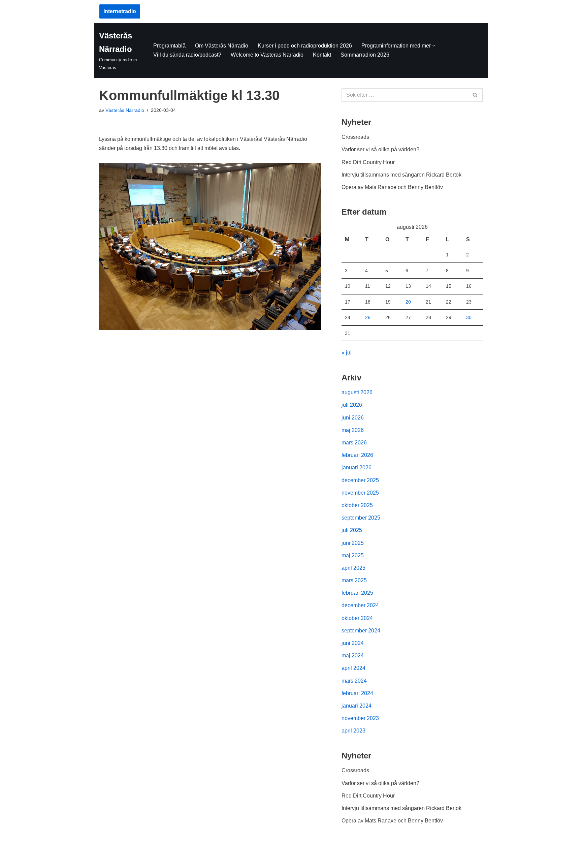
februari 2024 (357, 693)
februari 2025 (357, 593)
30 (469, 317)
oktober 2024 (357, 618)
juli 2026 (352, 405)
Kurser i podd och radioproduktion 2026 (305, 46)
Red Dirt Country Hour (368, 162)
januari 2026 (356, 467)
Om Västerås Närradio (221, 46)
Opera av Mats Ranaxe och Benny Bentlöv (392, 187)
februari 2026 (357, 455)
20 (408, 302)
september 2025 (361, 518)
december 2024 (360, 605)
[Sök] (475, 95)
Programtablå (169, 46)
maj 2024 (353, 655)
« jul (347, 352)
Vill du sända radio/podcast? (187, 55)
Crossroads (355, 137)
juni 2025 (353, 543)
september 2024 (361, 630)
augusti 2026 (357, 392)
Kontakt (322, 55)
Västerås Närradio (124, 110)
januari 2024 (356, 706)
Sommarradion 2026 (365, 55)
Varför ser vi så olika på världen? (380, 149)
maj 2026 (353, 430)
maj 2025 (353, 555)
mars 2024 (354, 681)
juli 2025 (352, 530)
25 (367, 317)
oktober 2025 (357, 505)
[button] (433, 45)
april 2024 (353, 668)
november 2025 (360, 493)
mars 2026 (354, 442)
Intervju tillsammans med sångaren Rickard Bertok (401, 175)
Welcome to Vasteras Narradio (267, 55)
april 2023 (353, 731)
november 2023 (360, 718)
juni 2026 (353, 417)
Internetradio (119, 11)
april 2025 (353, 568)
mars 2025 (354, 580)
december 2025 (360, 480)
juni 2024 (353, 643)
